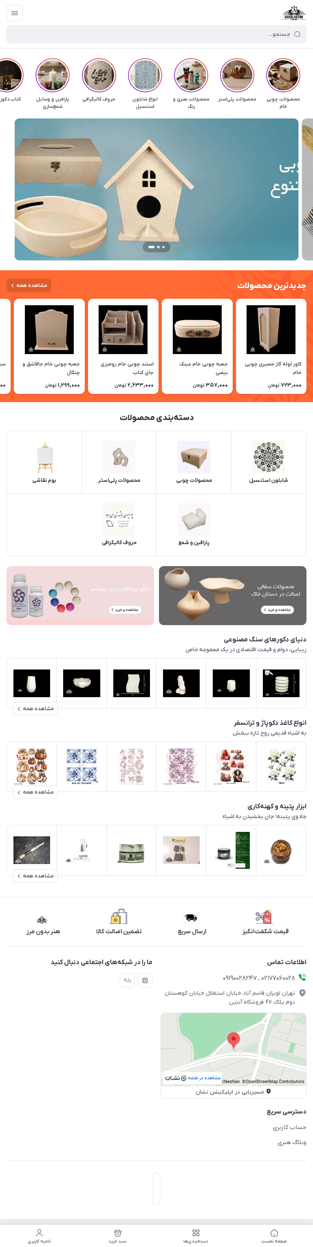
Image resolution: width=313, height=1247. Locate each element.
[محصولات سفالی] (232, 595)
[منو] (15, 13)
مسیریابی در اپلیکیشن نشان (230, 1092)
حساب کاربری (289, 1127)
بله (127, 980)
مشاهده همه (31, 285)
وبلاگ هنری (292, 1142)
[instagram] (145, 980)
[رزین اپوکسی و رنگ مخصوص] (80, 595)
